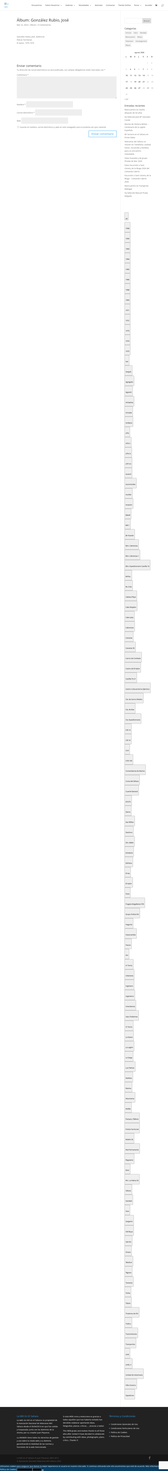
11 (131, 75)
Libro (136, 33)
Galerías (69, 5)
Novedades (84, 5)
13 (139, 75)
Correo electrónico (26, 112)
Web (19, 121)
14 (144, 75)
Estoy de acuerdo (24, 1469)
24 (127, 88)
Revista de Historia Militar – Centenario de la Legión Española (137, 127)
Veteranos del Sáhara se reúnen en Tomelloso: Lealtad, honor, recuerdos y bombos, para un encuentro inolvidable (138, 147)
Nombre (21, 104)
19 (135, 81)
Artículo (128, 33)
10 (127, 75)
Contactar (110, 5)
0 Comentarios (44, 25)
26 (135, 88)
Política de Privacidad (120, 1436)
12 (135, 75)
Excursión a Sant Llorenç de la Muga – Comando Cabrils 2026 (138, 178)
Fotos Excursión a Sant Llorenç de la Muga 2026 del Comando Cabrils (137, 168)
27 (139, 88)
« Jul (126, 99)
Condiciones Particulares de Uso (125, 1428)
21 (144, 81)
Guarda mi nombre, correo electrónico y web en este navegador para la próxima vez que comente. (63, 127)
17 (127, 81)
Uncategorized (141, 41)
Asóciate (99, 5)
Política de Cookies (119, 1432)
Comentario (23, 75)
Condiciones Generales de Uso (124, 1424)
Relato (140, 37)
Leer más (37, 1469)
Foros (136, 5)
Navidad (143, 33)
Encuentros (37, 5)
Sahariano (129, 41)
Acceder (148, 5)
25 (131, 88)
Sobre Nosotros (52, 5)
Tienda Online (124, 5)
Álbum (33, 25)
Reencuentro (130, 37)
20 (139, 81)
